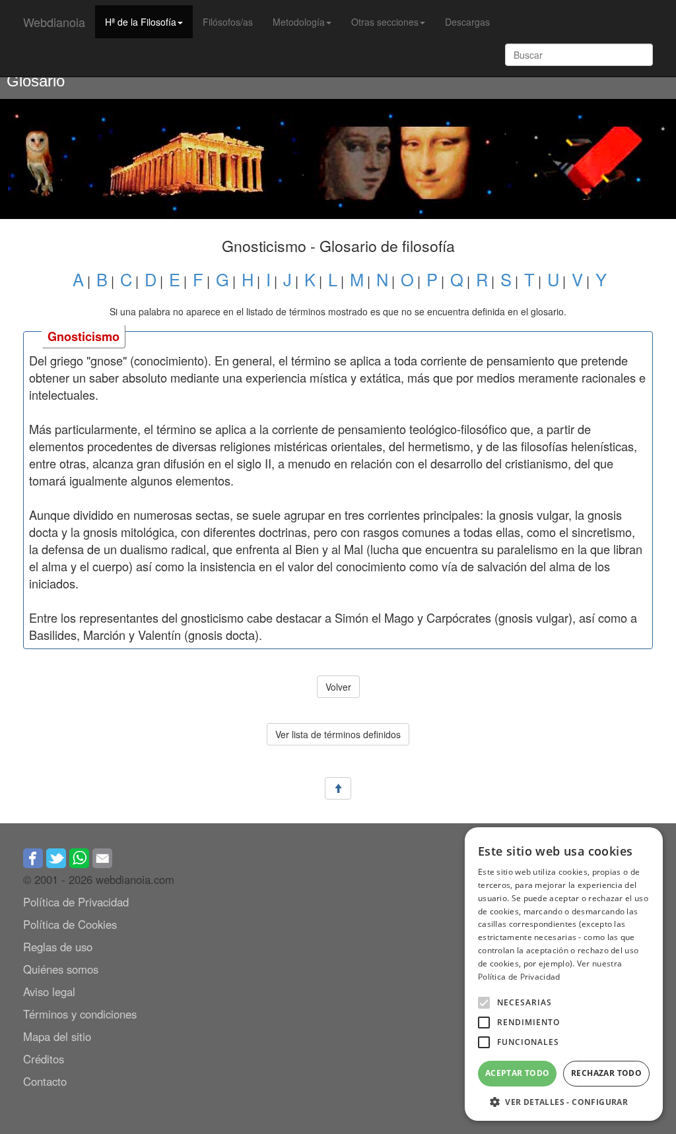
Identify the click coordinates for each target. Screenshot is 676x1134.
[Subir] (338, 789)
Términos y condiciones (80, 1014)
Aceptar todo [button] (517, 1073)
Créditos (43, 1059)
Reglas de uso (57, 947)
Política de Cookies (70, 924)
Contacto (45, 1081)
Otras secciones (385, 21)
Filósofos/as (228, 21)
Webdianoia (54, 21)
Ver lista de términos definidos (338, 734)
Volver (338, 686)
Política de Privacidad (76, 902)
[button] (484, 1003)
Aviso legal (49, 991)
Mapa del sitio (57, 1036)
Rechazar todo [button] (606, 1073)
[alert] (564, 974)
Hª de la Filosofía (140, 21)
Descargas (467, 21)
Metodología (299, 21)
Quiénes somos (60, 969)
